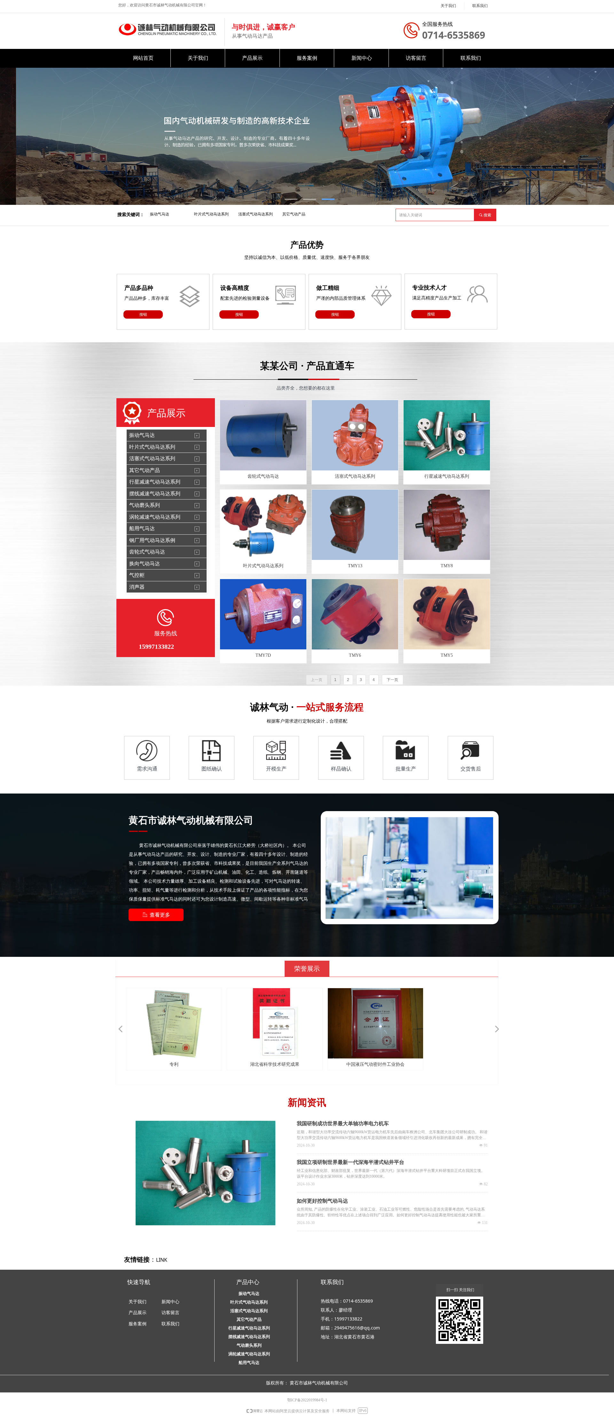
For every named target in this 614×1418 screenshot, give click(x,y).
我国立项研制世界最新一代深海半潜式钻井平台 (350, 1162)
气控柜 (137, 575)
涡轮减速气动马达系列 (154, 517)
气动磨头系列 (144, 505)
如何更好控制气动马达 (322, 1201)
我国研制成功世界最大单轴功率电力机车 (343, 1123)
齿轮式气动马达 (147, 551)
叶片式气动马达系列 (211, 214)
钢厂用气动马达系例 (152, 540)
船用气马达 (142, 528)
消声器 (137, 587)
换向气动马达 (144, 563)
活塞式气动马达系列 (255, 214)
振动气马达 (159, 214)
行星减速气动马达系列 (154, 481)
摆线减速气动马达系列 (154, 493)
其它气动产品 (293, 214)
